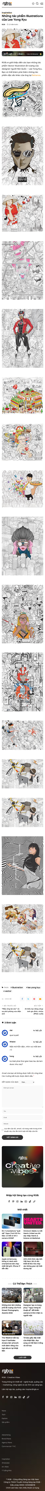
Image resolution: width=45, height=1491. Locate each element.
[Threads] (34, 1201)
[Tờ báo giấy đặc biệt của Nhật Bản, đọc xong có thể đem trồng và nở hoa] (33, 1327)
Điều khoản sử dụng (31, 1488)
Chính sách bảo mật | (14, 1488)
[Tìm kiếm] (37, 3)
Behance (36, 75)
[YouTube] (26, 1201)
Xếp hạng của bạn (10, 1082)
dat (11, 1030)
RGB (3, 24)
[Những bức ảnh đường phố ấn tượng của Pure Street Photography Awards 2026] (12, 1295)
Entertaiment (9, 1334)
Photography (9, 1301)
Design (27, 1301)
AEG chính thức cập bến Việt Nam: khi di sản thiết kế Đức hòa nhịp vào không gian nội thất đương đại (32, 1264)
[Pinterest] (34, 999)
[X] (28, 999)
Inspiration (7, 13)
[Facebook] (22, 999)
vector (8, 991)
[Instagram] (17, 1201)
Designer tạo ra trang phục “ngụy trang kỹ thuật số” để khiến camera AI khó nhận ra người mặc (32, 1310)
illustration (17, 987)
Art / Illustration (10, 1330)
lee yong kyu (34, 987)
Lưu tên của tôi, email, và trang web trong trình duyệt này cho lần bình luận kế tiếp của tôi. (23, 1130)
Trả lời (38, 1031)
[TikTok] (30, 1201)
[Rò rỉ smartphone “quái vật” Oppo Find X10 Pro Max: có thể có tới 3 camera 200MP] (12, 1221)
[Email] (40, 999)
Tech (34, 1301)
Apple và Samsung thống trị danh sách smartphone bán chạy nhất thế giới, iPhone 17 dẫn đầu (11, 1264)
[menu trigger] (41, 3)
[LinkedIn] (22, 1201)
